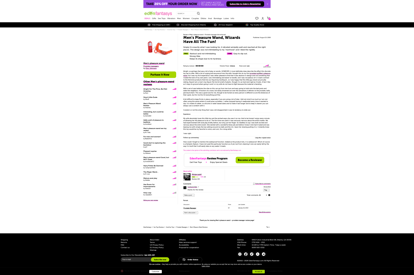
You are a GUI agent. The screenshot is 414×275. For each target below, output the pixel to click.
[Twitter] (257, 254)
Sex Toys (161, 18)
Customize (155, 271)
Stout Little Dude (150, 97)
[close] (267, 4)
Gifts (154, 18)
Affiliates (182, 240)
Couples (195, 18)
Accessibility (184, 245)
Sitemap (153, 250)
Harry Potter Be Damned (153, 166)
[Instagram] (240, 254)
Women (186, 18)
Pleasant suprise (150, 151)
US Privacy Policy (157, 245)
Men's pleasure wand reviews (200, 29)
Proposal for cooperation (189, 248)
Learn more (206, 266)
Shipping (124, 240)
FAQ (122, 245)
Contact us (125, 248)
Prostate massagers (183, 29)
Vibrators (171, 18)
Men (179, 18)
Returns (124, 242)
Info (232, 18)
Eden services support (188, 242)
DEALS (147, 18)
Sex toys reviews (160, 29)
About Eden (154, 240)
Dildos (203, 18)
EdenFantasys (148, 29)
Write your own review (150, 200)
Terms (152, 242)
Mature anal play (150, 178)
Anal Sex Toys (171, 29)
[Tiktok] (251, 254)
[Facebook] (246, 254)
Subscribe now (160, 260)
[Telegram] (263, 254)
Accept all (258, 271)
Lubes (226, 18)
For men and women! (152, 137)
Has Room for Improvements (149, 185)
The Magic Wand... (150, 172)
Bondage (218, 18)
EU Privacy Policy (157, 248)
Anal (210, 18)
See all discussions (265, 212)
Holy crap (147, 193)
